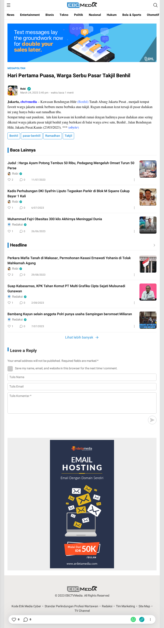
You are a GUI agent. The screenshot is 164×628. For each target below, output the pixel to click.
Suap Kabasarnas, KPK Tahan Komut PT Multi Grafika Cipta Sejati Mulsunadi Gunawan (66, 289)
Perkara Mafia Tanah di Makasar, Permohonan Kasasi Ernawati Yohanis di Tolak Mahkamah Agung (69, 260)
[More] (134, 179)
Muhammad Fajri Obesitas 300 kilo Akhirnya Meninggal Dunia (54, 219)
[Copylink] (141, 619)
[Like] (13, 619)
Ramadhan (52, 136)
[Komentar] (25, 619)
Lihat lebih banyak (79, 337)
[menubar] (8, 5)
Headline (18, 245)
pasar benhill (32, 136)
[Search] (155, 5)
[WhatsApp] (133, 619)
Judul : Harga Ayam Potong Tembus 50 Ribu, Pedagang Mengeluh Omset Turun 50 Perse (70, 165)
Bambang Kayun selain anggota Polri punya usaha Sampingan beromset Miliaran (69, 314)
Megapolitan (16, 68)
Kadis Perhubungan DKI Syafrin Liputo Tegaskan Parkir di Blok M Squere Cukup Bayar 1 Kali (68, 194)
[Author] (13, 90)
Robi (23, 89)
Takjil (68, 136)
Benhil (13, 136)
